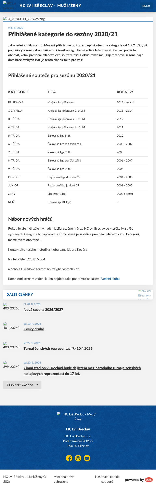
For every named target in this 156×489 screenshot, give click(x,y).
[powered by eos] (139, 479)
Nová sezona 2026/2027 (43, 310)
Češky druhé (34, 329)
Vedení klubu (110, 278)
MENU (146, 6)
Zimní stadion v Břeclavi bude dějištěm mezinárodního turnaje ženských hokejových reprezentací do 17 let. (82, 371)
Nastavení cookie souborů (107, 479)
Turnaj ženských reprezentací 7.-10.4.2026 (58, 349)
